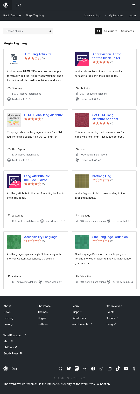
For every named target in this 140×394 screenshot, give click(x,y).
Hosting (8, 318)
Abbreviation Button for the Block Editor (106, 56)
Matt (8, 341)
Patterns (43, 324)
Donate (112, 318)
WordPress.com (15, 335)
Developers (79, 318)
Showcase (44, 306)
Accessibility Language (41, 237)
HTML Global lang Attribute (43, 115)
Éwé (14, 368)
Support (77, 312)
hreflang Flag (101, 176)
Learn (75, 306)
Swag (111, 324)
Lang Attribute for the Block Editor (37, 178)
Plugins (42, 318)
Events (110, 312)
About (7, 306)
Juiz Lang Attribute (38, 54)
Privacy (8, 324)
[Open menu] (134, 5)
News (7, 312)
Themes (43, 312)
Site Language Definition (110, 237)
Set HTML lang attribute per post (105, 117)
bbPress (10, 347)
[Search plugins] (49, 31)
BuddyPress (12, 353)
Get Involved (114, 306)
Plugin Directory (12, 15)
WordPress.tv (82, 324)
